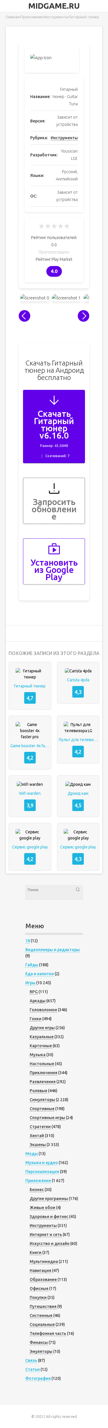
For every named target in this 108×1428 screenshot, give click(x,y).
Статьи (32, 1369)
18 (27, 940)
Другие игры (42, 1027)
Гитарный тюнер (30, 686)
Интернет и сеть (46, 1234)
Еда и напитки (39, 973)
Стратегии (40, 1126)
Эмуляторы (41, 1351)
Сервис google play (30, 847)
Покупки (38, 1297)
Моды (31, 1153)
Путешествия (43, 1306)
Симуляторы (42, 1099)
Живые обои (42, 1207)
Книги (35, 1252)
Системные (41, 1315)
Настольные (42, 1063)
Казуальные (42, 1036)
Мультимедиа (44, 1261)
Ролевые (38, 1090)
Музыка (38, 1054)
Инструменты (64, 137)
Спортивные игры (47, 1117)
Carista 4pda (78, 680)
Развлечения (43, 1081)
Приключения (43, 1072)
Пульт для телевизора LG (78, 739)
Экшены (38, 1144)
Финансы (39, 1342)
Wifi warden (30, 793)
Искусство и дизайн (49, 1243)
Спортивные (42, 1108)
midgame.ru (54, 5)
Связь (31, 1360)
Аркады (38, 1000)
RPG (34, 991)
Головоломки (43, 1009)
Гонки (35, 1018)
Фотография (38, 1378)
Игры (30, 982)
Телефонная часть (48, 1333)
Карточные (41, 1045)
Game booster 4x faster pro (30, 745)
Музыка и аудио (41, 1162)
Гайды (31, 964)
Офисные (39, 1288)
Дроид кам (78, 793)
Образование (43, 1279)
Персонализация (42, 1171)
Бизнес (37, 1189)
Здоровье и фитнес (49, 1216)
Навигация (40, 1270)
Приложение (38, 1180)
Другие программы (49, 1198)
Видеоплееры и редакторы (52, 949)
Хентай (37, 1135)
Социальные (42, 1324)
